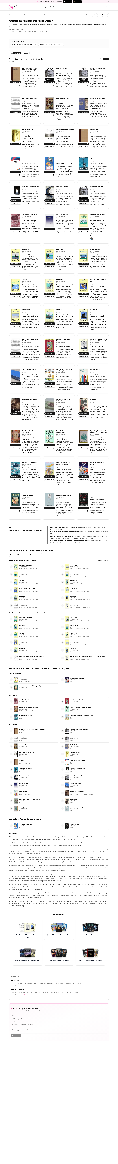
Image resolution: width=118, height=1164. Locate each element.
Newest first (99, 59)
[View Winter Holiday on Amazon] (83, 255)
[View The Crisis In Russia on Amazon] (49, 192)
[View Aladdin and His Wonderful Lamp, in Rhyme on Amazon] (15, 499)
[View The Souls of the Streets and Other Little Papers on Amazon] (15, 74)
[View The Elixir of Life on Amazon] (83, 499)
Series (55, 7)
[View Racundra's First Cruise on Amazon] (15, 220)
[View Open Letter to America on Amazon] (83, 163)
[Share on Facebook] (93, 15)
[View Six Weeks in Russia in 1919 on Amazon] (15, 192)
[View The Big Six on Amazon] (49, 315)
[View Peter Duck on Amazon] (49, 255)
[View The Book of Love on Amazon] (15, 135)
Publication (17, 53)
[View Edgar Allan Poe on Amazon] (83, 375)
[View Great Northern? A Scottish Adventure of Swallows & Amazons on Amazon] (83, 345)
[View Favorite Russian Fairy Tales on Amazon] (49, 345)
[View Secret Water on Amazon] (15, 315)
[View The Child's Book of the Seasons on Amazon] (83, 74)
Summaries (62, 7)
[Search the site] (88, 7)
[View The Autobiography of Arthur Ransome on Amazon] (49, 405)
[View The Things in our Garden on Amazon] (15, 103)
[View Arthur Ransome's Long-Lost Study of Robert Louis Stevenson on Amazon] (49, 499)
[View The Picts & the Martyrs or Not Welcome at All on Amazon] (15, 345)
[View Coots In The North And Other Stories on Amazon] (49, 436)
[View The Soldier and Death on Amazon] (83, 192)
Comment (13, 1027)
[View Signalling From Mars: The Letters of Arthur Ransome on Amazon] (83, 436)
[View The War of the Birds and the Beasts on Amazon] (15, 436)
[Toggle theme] (106, 7)
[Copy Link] (107, 15)
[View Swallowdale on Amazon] (15, 255)
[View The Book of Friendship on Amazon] (83, 103)
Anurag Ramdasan (17, 990)
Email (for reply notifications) (18, 1019)
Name (12, 1012)
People (45, 7)
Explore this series (103, 560)
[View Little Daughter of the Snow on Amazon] (83, 468)
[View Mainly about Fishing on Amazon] (15, 375)
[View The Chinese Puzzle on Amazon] (49, 220)
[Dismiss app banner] (108, 1)
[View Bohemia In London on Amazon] (49, 103)
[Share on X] (97, 15)
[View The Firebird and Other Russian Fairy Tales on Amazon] (49, 468)
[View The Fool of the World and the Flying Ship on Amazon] (49, 375)
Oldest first (105, 59)
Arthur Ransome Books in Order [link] (37, 14)
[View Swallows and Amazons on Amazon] (83, 220)
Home (10, 14)
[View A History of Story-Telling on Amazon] (15, 405)
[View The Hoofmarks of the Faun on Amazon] (49, 135)
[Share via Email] (102, 15)
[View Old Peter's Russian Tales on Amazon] (49, 163)
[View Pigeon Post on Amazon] (49, 285)
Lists (50, 7)
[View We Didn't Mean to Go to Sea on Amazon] (83, 285)
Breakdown (25, 53)
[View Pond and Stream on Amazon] (49, 74)
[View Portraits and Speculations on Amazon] (15, 163)
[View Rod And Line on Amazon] (83, 405)
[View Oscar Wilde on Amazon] (83, 135)
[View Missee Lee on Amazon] (83, 315)
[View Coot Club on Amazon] (15, 285)
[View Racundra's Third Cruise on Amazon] (15, 468)
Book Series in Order (20, 14)
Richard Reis (15, 980)
